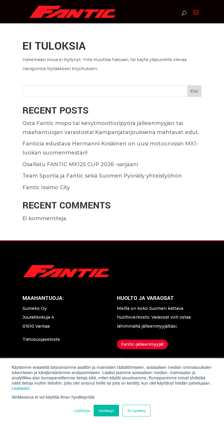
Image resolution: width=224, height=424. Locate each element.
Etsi (194, 91)
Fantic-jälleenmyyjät (142, 344)
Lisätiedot (20, 388)
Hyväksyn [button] (106, 410)
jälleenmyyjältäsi (158, 326)
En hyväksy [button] (136, 410)
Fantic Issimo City (46, 187)
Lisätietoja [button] (82, 410)
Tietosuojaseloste (41, 339)
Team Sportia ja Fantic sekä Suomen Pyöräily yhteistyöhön (102, 176)
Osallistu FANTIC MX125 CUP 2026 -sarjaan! (80, 164)
